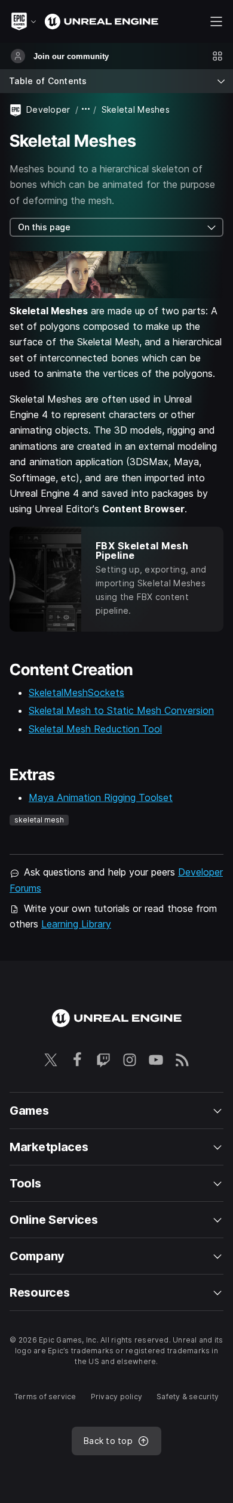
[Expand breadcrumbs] (86, 109)
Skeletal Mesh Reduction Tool (95, 729)
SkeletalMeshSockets (76, 692)
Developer (48, 109)
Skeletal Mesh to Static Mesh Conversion (121, 710)
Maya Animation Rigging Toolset (101, 797)
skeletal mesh (39, 819)
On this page (44, 227)
